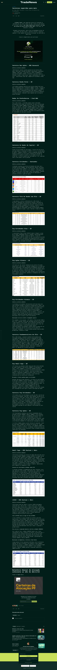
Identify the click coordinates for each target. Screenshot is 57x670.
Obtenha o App (33, 665)
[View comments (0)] (16, 16)
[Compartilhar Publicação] (46, 2)
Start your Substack (26, 665)
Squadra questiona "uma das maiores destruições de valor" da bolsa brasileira (24, 636)
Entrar (54, 2)
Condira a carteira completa (18, 301)
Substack (24, 668)
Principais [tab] (14, 626)
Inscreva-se (49, 2)
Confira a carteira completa (18, 67)
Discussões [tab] (23, 626)
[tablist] (16, 615)
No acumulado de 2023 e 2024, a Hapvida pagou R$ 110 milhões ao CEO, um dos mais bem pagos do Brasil (24, 639)
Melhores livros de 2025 (18, 628)
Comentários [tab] (15, 615)
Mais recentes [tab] (19, 626)
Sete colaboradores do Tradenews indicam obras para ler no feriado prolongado (22, 631)
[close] (37, 642)
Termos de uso (34, 658)
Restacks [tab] (18, 615)
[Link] (11, 65)
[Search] (44, 2)
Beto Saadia (16, 640)
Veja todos (15, 650)
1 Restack (22, 605)
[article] (28, 631)
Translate (14, 6)
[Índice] (1, 335)
